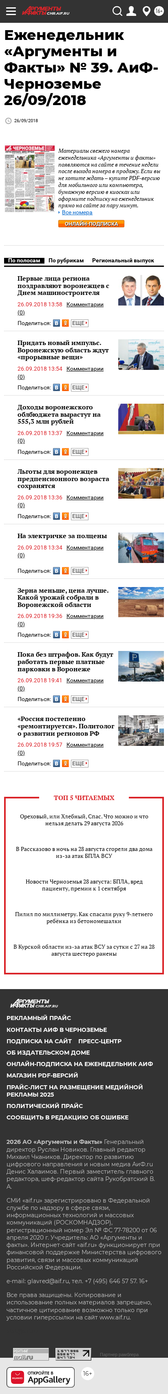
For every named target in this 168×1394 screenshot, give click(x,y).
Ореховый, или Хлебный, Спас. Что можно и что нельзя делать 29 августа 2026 (84, 820)
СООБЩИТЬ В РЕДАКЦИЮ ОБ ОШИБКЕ (67, 1117)
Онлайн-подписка (91, 224)
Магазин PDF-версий (42, 1075)
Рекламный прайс (39, 1018)
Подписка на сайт (39, 1041)
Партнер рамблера (119, 1354)
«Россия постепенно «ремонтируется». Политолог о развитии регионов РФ (66, 725)
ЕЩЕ (79, 323)
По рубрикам (66, 260)
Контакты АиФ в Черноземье (57, 1029)
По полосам (24, 260)
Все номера (77, 212)
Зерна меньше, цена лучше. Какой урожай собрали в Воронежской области (63, 597)
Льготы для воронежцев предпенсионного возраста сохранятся (63, 478)
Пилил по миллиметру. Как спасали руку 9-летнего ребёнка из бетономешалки (84, 917)
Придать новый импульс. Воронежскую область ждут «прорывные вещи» (63, 349)
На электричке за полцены (62, 535)
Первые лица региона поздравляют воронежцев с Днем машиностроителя (63, 285)
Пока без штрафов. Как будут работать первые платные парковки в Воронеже (65, 661)
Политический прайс (45, 1106)
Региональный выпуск (123, 260)
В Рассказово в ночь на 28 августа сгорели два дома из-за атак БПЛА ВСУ (84, 852)
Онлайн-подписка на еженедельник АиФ (80, 1064)
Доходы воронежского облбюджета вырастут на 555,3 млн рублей (59, 414)
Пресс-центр (100, 1041)
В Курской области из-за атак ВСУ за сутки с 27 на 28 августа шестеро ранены (84, 950)
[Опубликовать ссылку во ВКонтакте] (56, 323)
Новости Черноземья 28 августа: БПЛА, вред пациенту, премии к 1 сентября (84, 885)
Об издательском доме (48, 1052)
